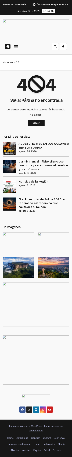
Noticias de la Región (33, 181)
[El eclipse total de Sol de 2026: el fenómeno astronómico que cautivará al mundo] (9, 204)
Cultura (47, 437)
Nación (15, 450)
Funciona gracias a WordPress (26, 426)
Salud (47, 450)
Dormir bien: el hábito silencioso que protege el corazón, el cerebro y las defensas (43, 165)
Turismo (57, 450)
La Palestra (49, 444)
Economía (59, 437)
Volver (36, 122)
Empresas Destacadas (19, 444)
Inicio (6, 62)
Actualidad (22, 437)
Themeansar (36, 430)
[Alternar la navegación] (16, 46)
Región (37, 450)
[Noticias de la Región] (9, 186)
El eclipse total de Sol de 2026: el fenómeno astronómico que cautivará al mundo (42, 203)
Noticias (26, 450)
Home (10, 437)
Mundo (61, 444)
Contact (35, 437)
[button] (55, 46)
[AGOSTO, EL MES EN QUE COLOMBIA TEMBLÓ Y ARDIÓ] (9, 148)
